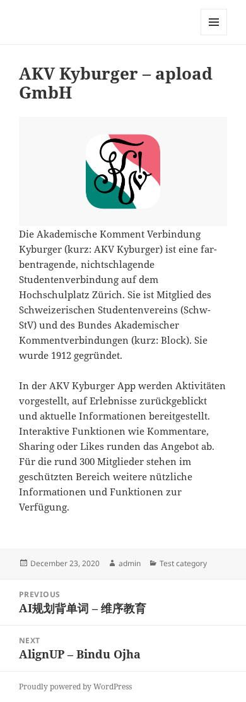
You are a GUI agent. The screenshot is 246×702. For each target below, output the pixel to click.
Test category (183, 563)
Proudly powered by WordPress (75, 686)
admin (130, 563)
